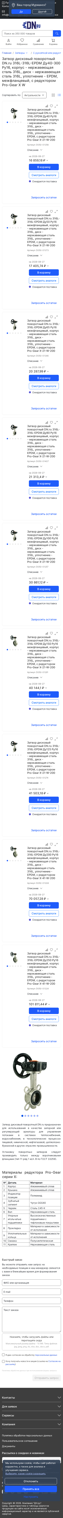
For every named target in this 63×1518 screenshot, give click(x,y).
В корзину (44, 167)
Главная (6, 52)
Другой (42, 11)
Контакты (7, 6)
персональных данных (46, 1355)
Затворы (20, 52)
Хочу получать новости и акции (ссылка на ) (33, 1362)
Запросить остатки (44, 197)
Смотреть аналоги (44, 175)
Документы (8, 1446)
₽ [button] (44, 160)
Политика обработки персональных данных (27, 1435)
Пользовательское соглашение (19, 1440)
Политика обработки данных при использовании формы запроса (29, 1370)
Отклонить (31, 1481)
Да (21, 11)
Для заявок (9, 1406)
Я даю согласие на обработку (31, 1355)
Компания (8, 1424)
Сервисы (8, 1415)
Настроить (31, 1496)
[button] (34, 95)
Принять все (31, 1489)
